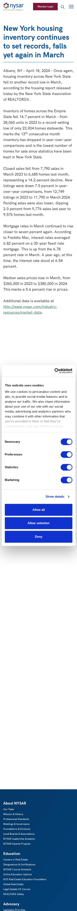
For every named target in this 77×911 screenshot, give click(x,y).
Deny (38, 536)
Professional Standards (16, 819)
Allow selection (38, 523)
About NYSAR (14, 803)
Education (11, 853)
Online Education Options (17, 874)
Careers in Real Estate (15, 859)
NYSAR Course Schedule (17, 869)
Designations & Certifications (19, 864)
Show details (55, 496)
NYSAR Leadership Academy (19, 838)
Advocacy (11, 904)
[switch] (66, 454)
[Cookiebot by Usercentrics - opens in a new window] (54, 370)
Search (63, 7)
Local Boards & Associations (19, 833)
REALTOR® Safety (13, 894)
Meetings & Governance (16, 823)
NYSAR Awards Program (17, 843)
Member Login (45, 6)
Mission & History (13, 814)
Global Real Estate (13, 884)
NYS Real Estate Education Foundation (24, 879)
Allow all (38, 509)
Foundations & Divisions (16, 828)
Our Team (8, 809)
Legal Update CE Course (16, 889)
